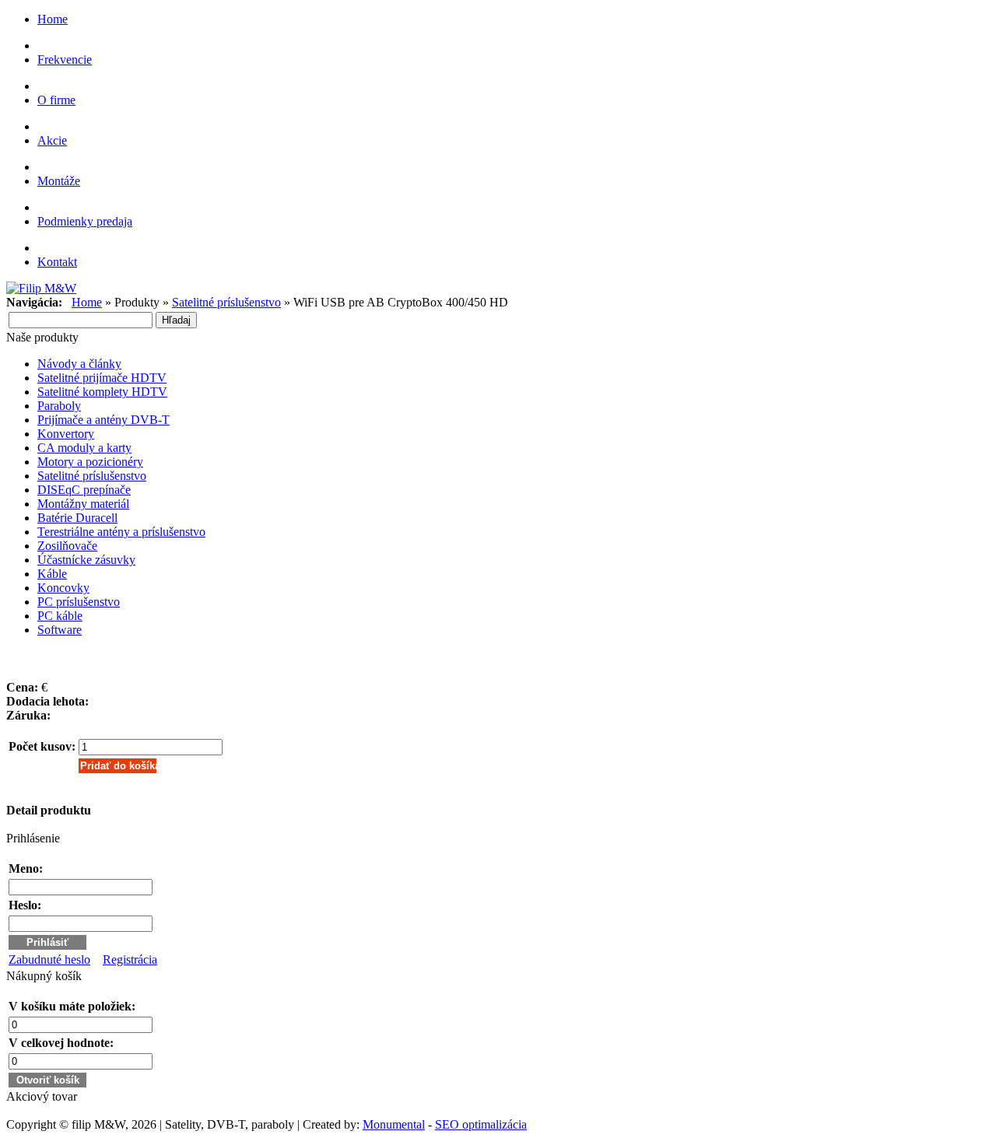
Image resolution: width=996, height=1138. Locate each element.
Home (52, 19)
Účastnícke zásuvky (86, 559)
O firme (56, 100)
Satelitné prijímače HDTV (102, 377)
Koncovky (63, 587)
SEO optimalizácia (481, 1124)
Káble (52, 573)
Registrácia (130, 959)
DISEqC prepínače (84, 489)
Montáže (58, 180)
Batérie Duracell (77, 517)
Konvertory (65, 433)
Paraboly (59, 405)
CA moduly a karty (84, 447)
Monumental (394, 1124)
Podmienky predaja (84, 221)
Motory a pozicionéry (90, 461)
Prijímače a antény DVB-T (103, 419)
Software (59, 629)
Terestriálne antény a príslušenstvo (121, 531)
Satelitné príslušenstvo (226, 302)
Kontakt (57, 261)
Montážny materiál (83, 503)
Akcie (52, 140)
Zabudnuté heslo (49, 959)
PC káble (59, 615)
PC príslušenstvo (78, 601)
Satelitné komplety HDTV (102, 391)
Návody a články (79, 363)
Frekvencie (64, 59)
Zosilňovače (67, 545)
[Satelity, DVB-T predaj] (41, 288)
